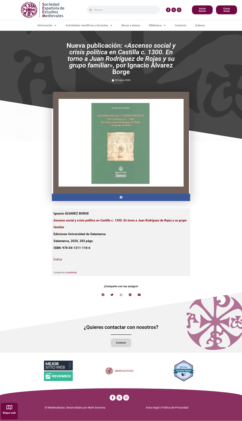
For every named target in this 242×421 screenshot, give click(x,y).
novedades (71, 272)
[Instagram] (179, 10)
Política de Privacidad (174, 407)
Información (44, 25)
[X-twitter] (173, 10)
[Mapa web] (9, 407)
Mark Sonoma (96, 407)
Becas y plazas (130, 25)
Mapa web (9, 412)
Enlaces (200, 25)
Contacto (180, 25)
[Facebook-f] (168, 10)
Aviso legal (152, 407)
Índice (58, 259)
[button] (121, 197)
